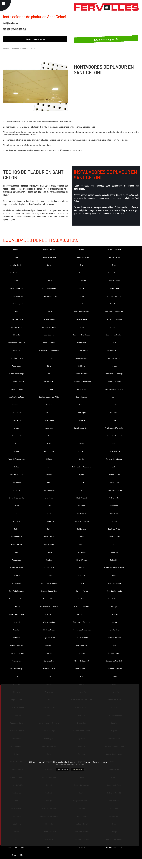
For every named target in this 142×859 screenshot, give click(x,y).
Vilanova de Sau (49, 622)
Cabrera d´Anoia (114, 280)
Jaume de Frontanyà (16, 599)
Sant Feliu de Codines (114, 335)
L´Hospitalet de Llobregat (49, 350)
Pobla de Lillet (114, 537)
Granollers (16, 630)
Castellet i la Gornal (114, 381)
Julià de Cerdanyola (16, 653)
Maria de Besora (49, 343)
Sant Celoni (16, 405)
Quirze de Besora (81, 350)
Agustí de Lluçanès (16, 304)
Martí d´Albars (81, 560)
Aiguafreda (114, 304)
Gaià (114, 343)
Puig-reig (49, 389)
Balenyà (114, 606)
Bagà (16, 312)
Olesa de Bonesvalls (16, 498)
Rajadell (82, 475)
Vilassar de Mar (81, 645)
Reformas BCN (6, 48)
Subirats (81, 366)
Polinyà (81, 537)
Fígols (49, 374)
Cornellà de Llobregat (114, 459)
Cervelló (114, 521)
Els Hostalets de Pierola (49, 606)
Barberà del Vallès (81, 358)
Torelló (81, 568)
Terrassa (81, 847)
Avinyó (81, 273)
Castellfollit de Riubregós (81, 381)
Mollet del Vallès (82, 591)
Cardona (114, 443)
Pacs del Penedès (16, 475)
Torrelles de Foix (49, 381)
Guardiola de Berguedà (81, 622)
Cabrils (49, 312)
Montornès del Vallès (82, 312)
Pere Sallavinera (16, 568)
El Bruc (49, 459)
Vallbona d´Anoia (114, 358)
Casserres (16, 575)
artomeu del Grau (114, 249)
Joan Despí (49, 653)
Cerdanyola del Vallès (49, 296)
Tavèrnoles (16, 412)
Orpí (81, 265)
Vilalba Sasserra (16, 273)
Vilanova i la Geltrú (49, 537)
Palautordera (114, 630)
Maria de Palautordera (16, 459)
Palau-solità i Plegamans (81, 467)
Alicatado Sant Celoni (114, 847)
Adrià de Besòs (16, 327)
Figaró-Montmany (81, 374)
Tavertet (114, 405)
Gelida (16, 467)
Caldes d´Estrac (114, 273)
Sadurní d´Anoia (82, 637)
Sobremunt (16, 482)
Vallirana (49, 412)
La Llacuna (82, 280)
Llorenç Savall (114, 288)
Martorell (114, 614)
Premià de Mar (114, 482)
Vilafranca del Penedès (114, 428)
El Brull (49, 280)
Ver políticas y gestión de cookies (70, 764)
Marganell (16, 622)
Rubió (49, 506)
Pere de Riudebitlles (49, 591)
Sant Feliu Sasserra (16, 591)
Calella (16, 506)
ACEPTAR (77, 769)
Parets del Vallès (49, 490)
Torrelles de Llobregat (16, 343)
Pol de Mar (114, 560)
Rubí (49, 513)
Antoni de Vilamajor (114, 669)
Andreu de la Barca (114, 296)
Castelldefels (16, 583)
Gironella (16, 335)
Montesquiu (81, 412)
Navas (49, 467)
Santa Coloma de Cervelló (114, 568)
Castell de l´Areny (16, 389)
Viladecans (49, 436)
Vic (114, 544)
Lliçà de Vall (49, 498)
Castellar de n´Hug (16, 265)
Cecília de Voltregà (114, 637)
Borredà (82, 420)
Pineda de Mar (16, 544)
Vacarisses (16, 366)
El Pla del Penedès (114, 599)
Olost (82, 676)
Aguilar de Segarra (16, 381)
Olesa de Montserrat (114, 490)
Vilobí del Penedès (49, 288)
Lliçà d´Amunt (81, 498)
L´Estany (16, 521)
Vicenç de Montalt (114, 350)
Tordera (49, 405)
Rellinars (49, 475)
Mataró (81, 296)
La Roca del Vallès (49, 327)
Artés (16, 428)
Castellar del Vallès (81, 257)
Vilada (81, 544)
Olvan (49, 676)
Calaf (16, 257)
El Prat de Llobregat (81, 606)
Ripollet (82, 288)
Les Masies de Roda (16, 397)
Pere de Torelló (49, 669)
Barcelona (16, 249)
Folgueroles (16, 560)
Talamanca (16, 420)
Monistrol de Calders (16, 319)
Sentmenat (81, 343)
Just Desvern (49, 335)
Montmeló (114, 412)
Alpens (49, 304)
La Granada (81, 513)
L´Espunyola (49, 521)
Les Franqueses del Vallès (49, 397)
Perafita (16, 490)
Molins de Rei (114, 498)
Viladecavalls (16, 436)
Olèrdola (81, 575)
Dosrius (82, 459)
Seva (49, 265)
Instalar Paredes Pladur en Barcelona (20, 48)
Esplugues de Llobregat (114, 374)
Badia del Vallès (114, 529)
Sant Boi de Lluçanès (17, 847)
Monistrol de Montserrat (114, 312)
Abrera (81, 405)
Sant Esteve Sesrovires (82, 630)
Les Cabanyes (81, 397)
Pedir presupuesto (35, 39)
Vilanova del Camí (16, 645)
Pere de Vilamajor (16, 669)
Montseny (49, 645)
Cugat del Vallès (49, 637)
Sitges (81, 249)
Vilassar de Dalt (16, 537)
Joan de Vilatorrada (114, 591)
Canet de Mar (49, 661)
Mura (16, 513)
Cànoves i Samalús (114, 653)
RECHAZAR (62, 769)
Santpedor (82, 451)
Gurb (16, 552)
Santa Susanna (114, 451)
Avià (114, 420)
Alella (82, 304)
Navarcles (114, 506)
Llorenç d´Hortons (16, 296)
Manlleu (49, 560)
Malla (49, 443)
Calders (16, 280)
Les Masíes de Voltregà (114, 389)
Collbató (81, 599)
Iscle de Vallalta (49, 599)
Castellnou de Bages (81, 428)
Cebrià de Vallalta (16, 358)
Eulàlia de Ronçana (16, 614)
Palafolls (114, 467)
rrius (16, 443)
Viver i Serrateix (16, 288)
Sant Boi (49, 847)
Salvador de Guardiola (114, 661)
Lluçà (82, 482)
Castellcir (81, 443)
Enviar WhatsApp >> (104, 39)
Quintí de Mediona (81, 669)
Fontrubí (16, 350)
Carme (49, 575)
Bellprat (17, 451)
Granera (49, 552)
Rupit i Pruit (49, 568)
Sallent (16, 529)
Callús (49, 529)
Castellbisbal (49, 544)
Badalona (81, 436)
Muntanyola (49, 358)
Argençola (49, 428)
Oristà (114, 265)
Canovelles (16, 661)
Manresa (81, 506)
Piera (82, 583)
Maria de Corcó (49, 630)
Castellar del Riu (114, 257)
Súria (49, 366)
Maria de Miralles (49, 319)
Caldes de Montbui (114, 583)
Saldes (114, 366)
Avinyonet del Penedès (114, 436)
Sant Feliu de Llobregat (82, 335)
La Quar (81, 327)
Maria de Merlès (82, 319)
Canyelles (81, 653)
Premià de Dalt (114, 475)
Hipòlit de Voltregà (16, 374)
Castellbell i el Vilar (49, 257)
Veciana (49, 273)
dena (114, 575)
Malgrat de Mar (49, 451)
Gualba (114, 622)
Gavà (81, 490)
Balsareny (49, 614)
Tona (114, 645)
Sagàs (49, 482)
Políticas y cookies (16, 855)
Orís (16, 676)
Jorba (114, 397)
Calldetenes (81, 529)
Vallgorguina (81, 614)
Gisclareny (82, 552)
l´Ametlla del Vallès (82, 521)
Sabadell (16, 637)
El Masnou (16, 606)
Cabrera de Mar (49, 249)
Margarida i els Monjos (114, 319)
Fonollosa (114, 552)
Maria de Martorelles (49, 583)
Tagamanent (49, 420)
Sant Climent (114, 327)
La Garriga (114, 513)
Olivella (114, 676)
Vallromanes (81, 389)
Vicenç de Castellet (81, 661)
